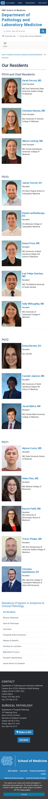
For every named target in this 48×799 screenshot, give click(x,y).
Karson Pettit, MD (31, 508)
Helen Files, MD (30, 478)
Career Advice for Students (14, 663)
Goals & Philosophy (11, 623)
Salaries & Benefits (11, 640)
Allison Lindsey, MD (32, 141)
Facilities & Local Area (12, 646)
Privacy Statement (38, 771)
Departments (30, 3)
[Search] (43, 31)
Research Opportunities (12, 658)
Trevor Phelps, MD (32, 538)
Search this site (9, 36)
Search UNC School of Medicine (30, 36)
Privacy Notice (25, 790)
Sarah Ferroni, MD (31, 80)
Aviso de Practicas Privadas (36, 778)
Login (43, 774)
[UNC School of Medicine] (24, 761)
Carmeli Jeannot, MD (33, 376)
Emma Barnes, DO (31, 345)
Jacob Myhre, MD (31, 406)
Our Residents (9, 612)
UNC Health (13, 771)
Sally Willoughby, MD (33, 303)
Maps (20, 3)
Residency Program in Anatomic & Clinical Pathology (24, 54)
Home (4, 54)
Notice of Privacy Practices (14, 778)
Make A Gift (24, 732)
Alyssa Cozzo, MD (32, 448)
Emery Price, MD (31, 243)
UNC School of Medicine (14, 10)
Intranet (23, 739)
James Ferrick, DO (32, 182)
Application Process (11, 652)
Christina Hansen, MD (33, 110)
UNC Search (42, 3)
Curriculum (7, 629)
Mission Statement (10, 618)
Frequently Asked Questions (14, 635)
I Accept (24, 794)
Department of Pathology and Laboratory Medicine (22, 20)
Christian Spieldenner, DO (30, 570)
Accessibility (10, 3)
